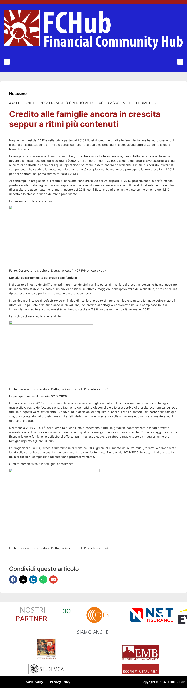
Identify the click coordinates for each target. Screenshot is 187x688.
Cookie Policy (33, 682)
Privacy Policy (60, 682)
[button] (7, 62)
